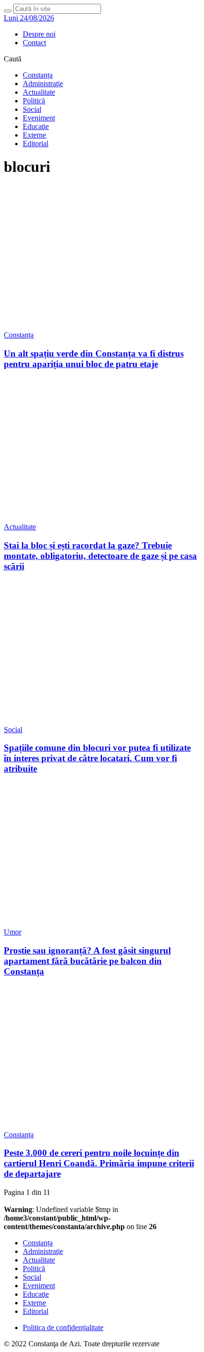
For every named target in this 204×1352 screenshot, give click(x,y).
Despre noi (39, 34)
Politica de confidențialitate (63, 1327)
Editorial (35, 143)
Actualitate (39, 92)
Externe (34, 135)
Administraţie (43, 84)
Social (32, 109)
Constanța (38, 75)
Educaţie (36, 126)
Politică (34, 101)
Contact (34, 43)
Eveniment (39, 118)
